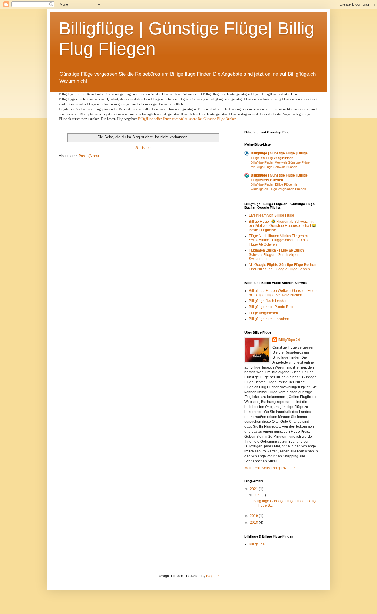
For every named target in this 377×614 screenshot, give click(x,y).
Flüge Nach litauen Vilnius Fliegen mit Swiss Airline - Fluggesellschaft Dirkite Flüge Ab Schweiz (279, 240)
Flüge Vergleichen (263, 313)
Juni (258, 495)
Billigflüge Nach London (268, 301)
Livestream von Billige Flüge (271, 215)
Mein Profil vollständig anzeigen (270, 468)
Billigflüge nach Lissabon (269, 319)
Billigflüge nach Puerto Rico (271, 307)
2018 (254, 522)
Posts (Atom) (89, 156)
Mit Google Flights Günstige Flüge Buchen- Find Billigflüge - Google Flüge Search (283, 267)
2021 (254, 489)
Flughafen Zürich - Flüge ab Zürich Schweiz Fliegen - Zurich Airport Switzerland (276, 254)
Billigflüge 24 (289, 340)
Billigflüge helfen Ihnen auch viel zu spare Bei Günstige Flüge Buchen (187, 119)
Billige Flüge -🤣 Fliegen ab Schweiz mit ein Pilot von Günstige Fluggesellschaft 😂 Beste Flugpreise (282, 225)
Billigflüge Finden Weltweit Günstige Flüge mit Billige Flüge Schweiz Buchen (283, 293)
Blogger (212, 576)
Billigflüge (257, 544)
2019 (254, 516)
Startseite (143, 148)
